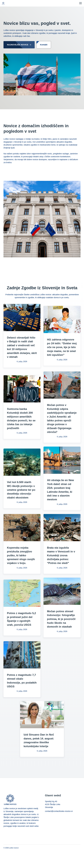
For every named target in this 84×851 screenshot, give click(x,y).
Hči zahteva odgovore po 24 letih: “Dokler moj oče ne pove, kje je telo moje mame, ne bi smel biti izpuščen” (62, 347)
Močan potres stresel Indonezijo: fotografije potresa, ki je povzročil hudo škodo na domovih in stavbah (61, 619)
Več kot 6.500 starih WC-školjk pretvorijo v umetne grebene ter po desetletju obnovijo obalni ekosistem (21, 490)
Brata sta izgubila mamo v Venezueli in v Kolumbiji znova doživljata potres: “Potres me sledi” (61, 555)
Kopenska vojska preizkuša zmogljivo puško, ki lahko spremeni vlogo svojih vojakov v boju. (21, 555)
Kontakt (43, 45)
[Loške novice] (3, 3)
